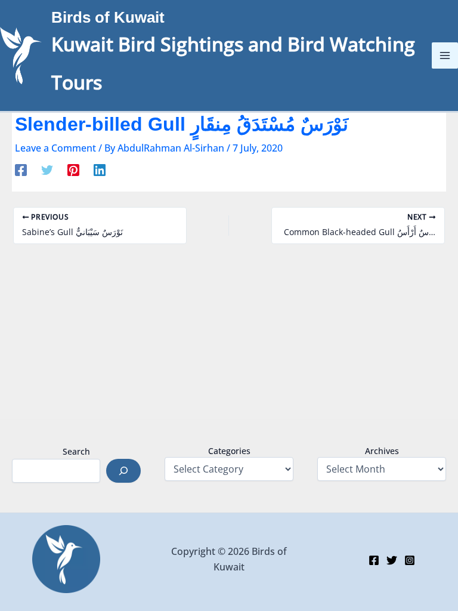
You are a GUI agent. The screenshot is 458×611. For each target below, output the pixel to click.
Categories (229, 450)
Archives (382, 450)
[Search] (123, 471)
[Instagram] (409, 560)
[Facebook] (21, 170)
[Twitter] (47, 170)
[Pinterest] (73, 170)
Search (76, 451)
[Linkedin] (100, 170)
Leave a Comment (55, 148)
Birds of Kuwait (108, 17)
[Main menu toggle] (445, 55)
